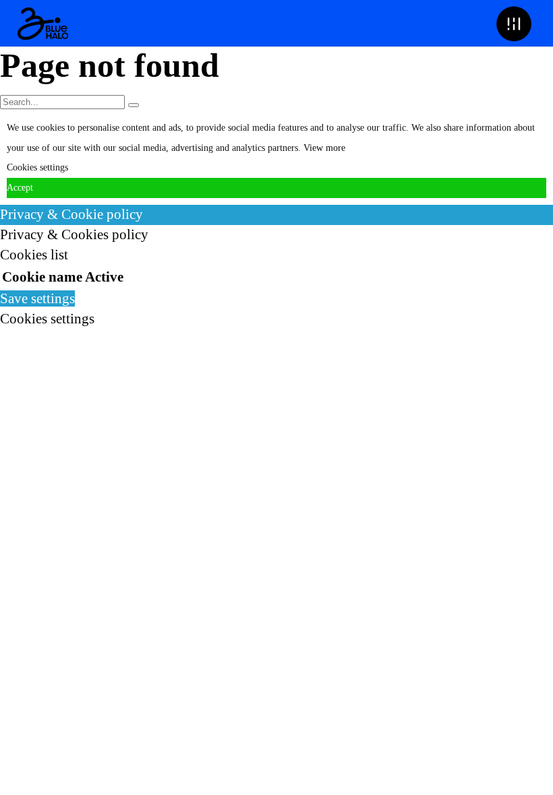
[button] (513, 23)
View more (324, 148)
